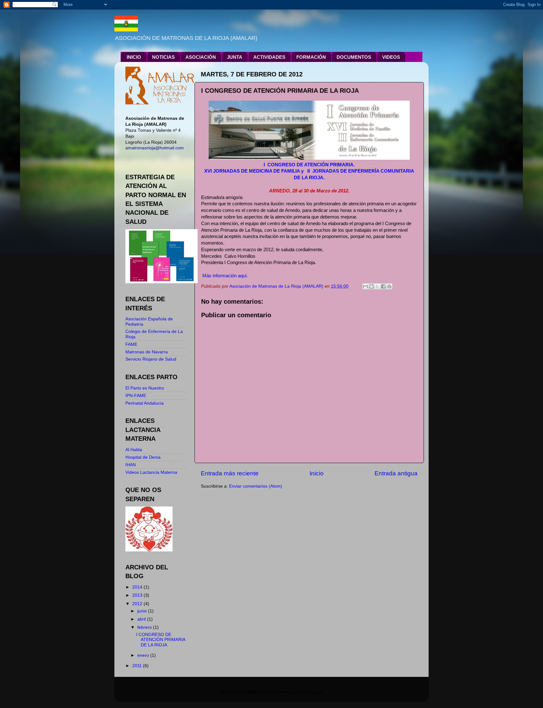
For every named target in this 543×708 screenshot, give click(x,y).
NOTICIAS (163, 57)
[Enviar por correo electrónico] (365, 286)
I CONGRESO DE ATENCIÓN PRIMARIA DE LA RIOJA (160, 639)
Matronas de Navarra (146, 352)
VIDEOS (391, 57)
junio (142, 611)
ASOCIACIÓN (200, 57)
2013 (138, 595)
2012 (138, 603)
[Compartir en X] (377, 286)
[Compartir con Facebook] (383, 286)
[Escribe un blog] (371, 286)
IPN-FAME (135, 395)
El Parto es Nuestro (144, 388)
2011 (137, 665)
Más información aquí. (225, 275)
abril (142, 619)
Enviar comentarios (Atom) (255, 486)
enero (143, 655)
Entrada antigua (396, 473)
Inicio (317, 473)
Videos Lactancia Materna (151, 472)
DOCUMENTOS (354, 57)
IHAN (130, 464)
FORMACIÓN (311, 57)
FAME (131, 344)
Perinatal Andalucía (144, 403)
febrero (145, 627)
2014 (138, 587)
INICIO (134, 57)
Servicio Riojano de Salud (150, 359)
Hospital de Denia (143, 457)
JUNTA (234, 57)
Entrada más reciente (230, 473)
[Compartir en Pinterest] (389, 286)
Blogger (314, 692)
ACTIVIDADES (269, 57)
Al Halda (133, 449)
